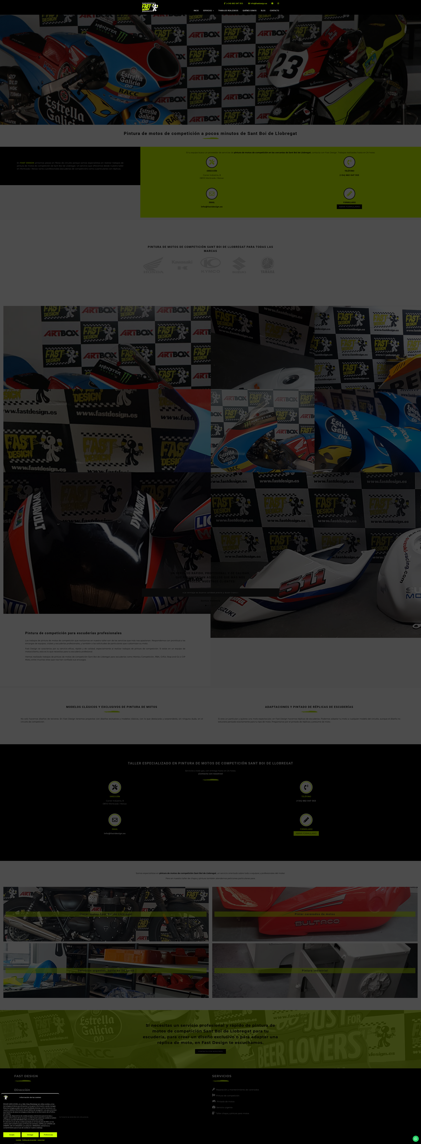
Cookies (18, 1140)
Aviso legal (41, 1140)
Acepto (11, 1135)
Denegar (30, 1135)
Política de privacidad (29, 1140)
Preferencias (48, 1135)
